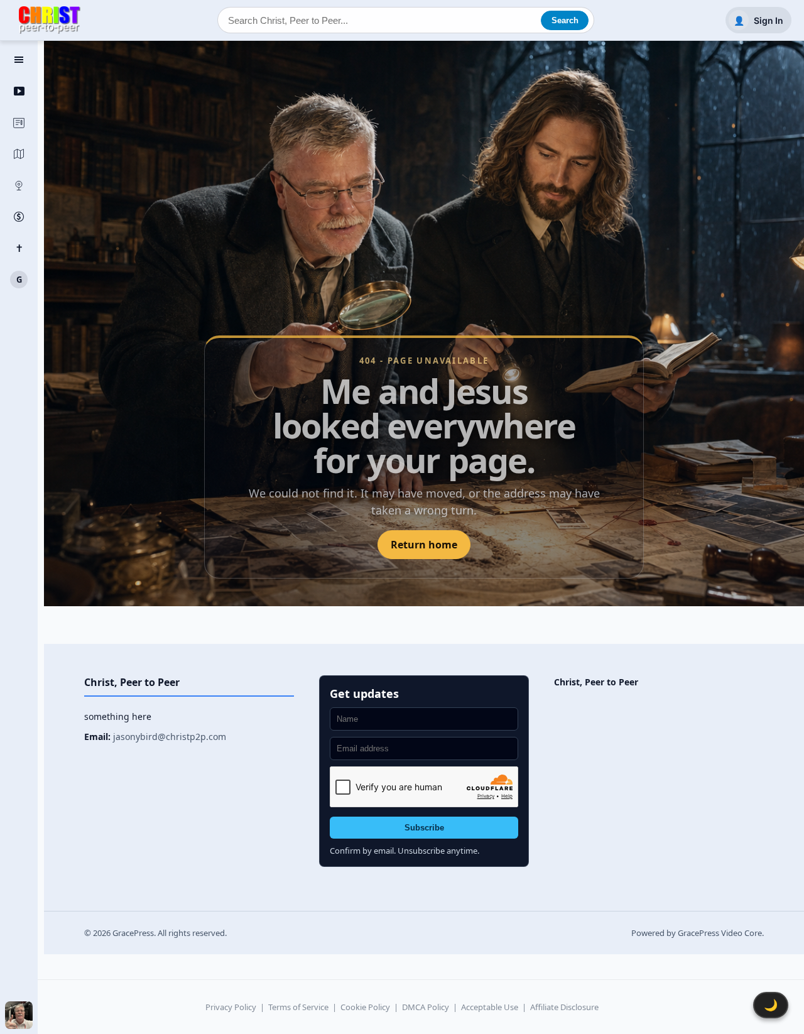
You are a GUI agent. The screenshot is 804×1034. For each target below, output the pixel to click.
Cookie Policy (365, 1007)
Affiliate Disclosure (564, 1007)
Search (565, 20)
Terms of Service (298, 1007)
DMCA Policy (425, 1007)
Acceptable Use (489, 1007)
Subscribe (424, 827)
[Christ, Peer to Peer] (50, 20)
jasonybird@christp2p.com (169, 737)
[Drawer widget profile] (19, 1015)
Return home (424, 545)
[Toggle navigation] (19, 59)
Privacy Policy (230, 1007)
